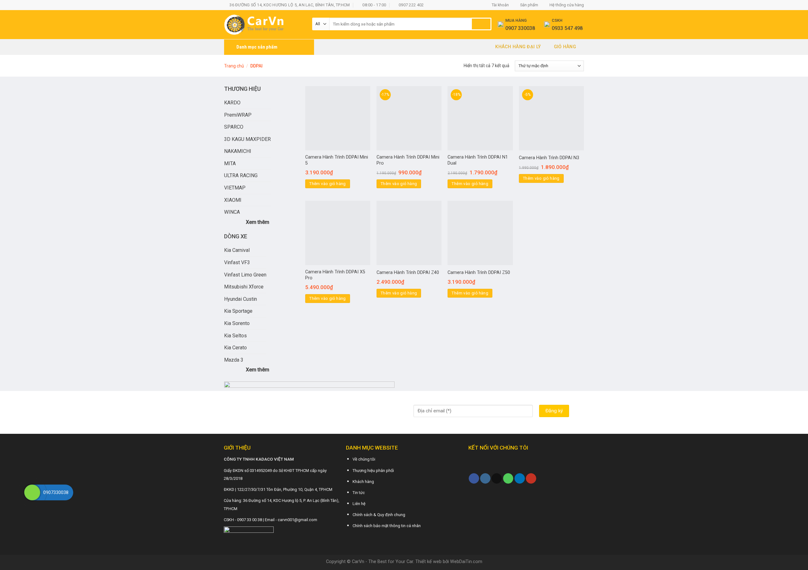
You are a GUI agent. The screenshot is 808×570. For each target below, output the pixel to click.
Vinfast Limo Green (245, 275)
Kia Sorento (237, 323)
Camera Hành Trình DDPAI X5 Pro (335, 275)
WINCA (232, 212)
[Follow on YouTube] (531, 478)
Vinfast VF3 (237, 262)
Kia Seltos (235, 336)
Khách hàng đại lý (518, 46)
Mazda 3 (233, 360)
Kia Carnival (237, 250)
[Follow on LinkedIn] (519, 478)
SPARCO (233, 127)
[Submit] (481, 24)
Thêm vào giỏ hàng (327, 183)
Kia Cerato (235, 348)
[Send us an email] (496, 478)
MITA (230, 163)
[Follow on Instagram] (485, 478)
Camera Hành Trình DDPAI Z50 (479, 272)
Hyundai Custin (240, 299)
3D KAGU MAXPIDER (247, 139)
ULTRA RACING (241, 175)
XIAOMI (232, 200)
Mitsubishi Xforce (244, 287)
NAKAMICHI (237, 151)
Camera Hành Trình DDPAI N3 (549, 157)
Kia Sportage (238, 311)
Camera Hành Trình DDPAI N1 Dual (478, 160)
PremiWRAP (238, 115)
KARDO (232, 103)
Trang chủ (234, 65)
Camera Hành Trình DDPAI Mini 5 (336, 160)
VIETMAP (235, 188)
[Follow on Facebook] (474, 478)
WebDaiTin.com (466, 561)
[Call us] (508, 478)
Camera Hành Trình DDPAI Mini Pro (408, 160)
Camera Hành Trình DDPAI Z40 (408, 272)
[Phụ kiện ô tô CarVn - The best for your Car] (263, 24)
